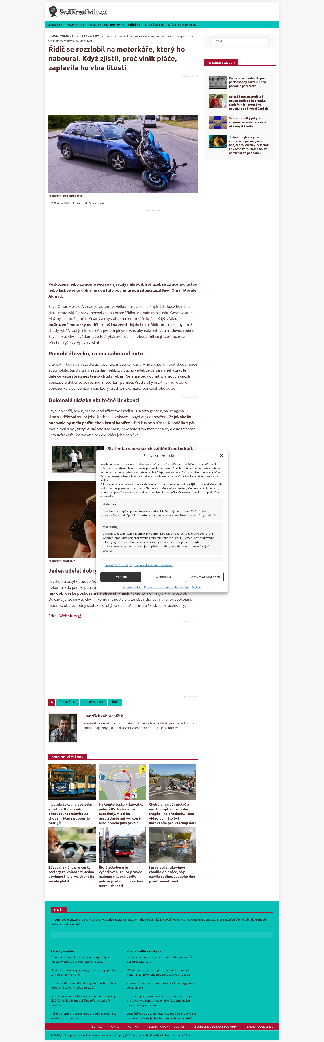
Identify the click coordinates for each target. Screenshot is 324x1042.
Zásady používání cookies (167, 1027)
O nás (115, 1027)
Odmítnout (163, 577)
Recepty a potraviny (105, 25)
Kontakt (196, 587)
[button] (221, 455)
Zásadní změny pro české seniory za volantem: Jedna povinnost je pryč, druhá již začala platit (71, 874)
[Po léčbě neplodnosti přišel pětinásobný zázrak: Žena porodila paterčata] (218, 82)
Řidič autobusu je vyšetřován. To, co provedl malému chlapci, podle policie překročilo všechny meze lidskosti (121, 876)
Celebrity (54, 25)
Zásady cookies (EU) (260, 1027)
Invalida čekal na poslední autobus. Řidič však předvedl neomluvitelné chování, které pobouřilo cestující (70, 813)
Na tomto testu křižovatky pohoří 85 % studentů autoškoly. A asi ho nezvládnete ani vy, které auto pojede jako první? (121, 813)
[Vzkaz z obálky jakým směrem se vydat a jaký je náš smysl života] (218, 122)
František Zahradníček (103, 716)
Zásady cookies (132, 587)
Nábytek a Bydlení (182, 25)
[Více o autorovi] (167, 728)
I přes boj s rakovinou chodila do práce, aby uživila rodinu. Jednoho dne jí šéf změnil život (172, 874)
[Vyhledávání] (239, 41)
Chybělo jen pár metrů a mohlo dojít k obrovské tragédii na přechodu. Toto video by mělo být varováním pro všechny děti (172, 813)
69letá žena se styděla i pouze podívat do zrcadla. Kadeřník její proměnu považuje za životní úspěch (248, 102)
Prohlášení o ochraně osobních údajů (166, 587)
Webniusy (68, 615)
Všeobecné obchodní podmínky (216, 1027)
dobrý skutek (93, 702)
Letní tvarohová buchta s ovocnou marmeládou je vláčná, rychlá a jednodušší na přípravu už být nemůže (83, 1000)
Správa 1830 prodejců (118, 565)
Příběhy (134, 25)
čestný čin (67, 702)
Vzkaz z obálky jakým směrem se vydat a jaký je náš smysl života (247, 122)
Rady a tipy (75, 25)
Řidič (115, 702)
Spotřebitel (154, 25)
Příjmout (121, 577)
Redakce (96, 1027)
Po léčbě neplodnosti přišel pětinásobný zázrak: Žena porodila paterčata (248, 82)
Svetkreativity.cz (115, 920)
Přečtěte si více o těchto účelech (153, 565)
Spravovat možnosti (205, 577)
